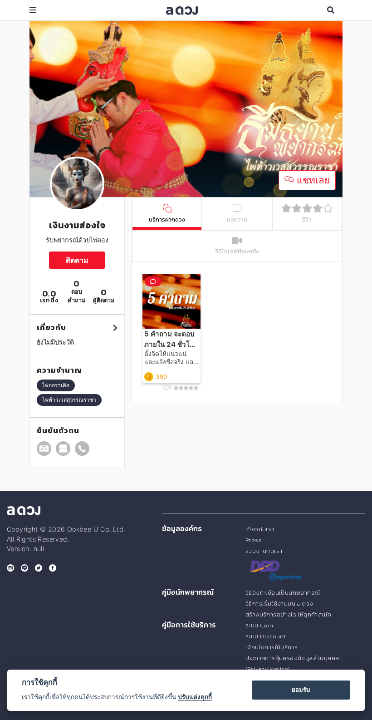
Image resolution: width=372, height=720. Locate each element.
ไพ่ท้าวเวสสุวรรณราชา (69, 399)
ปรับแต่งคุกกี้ (195, 696)
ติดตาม (77, 260)
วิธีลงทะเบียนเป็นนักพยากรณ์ (282, 592)
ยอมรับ (301, 689)
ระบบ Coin (259, 625)
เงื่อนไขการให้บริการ (271, 647)
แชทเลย (312, 180)
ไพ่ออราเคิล (55, 385)
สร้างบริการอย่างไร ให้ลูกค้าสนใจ (288, 614)
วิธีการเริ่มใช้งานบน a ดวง (279, 603)
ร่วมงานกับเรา (263, 551)
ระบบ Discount (265, 636)
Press (253, 540)
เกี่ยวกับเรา (259, 529)
